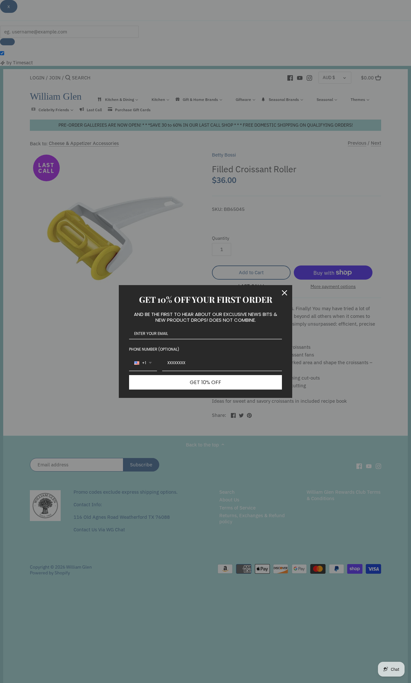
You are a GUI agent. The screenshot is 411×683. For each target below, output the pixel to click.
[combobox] (143, 363)
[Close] (284, 293)
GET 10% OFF (205, 382)
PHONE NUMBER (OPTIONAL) (154, 349)
